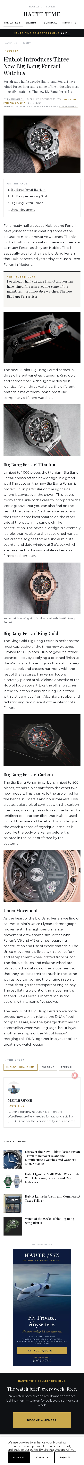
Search (50, 7)
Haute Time (10, 43)
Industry (69, 23)
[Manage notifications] (75, 1075)
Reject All (65, 1457)
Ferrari (66, 1067)
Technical (49, 23)
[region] (42, 1463)
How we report (68, 106)
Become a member (42, 1420)
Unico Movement (23, 209)
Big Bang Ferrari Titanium (28, 189)
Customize (42, 1457)
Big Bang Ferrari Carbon (27, 203)
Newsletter (36, 7)
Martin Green (15, 99)
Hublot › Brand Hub (20, 1067)
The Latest (12, 23)
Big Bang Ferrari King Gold (29, 196)
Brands (31, 23)
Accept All (18, 1457)
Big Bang (48, 1067)
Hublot (24, 1011)
